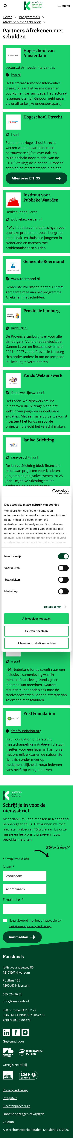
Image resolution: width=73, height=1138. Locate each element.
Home (7, 17)
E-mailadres (13, 899)
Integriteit (10, 1098)
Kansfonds (13, 956)
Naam (8, 866)
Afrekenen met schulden (22, 22)
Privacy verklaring (15, 1090)
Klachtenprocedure (16, 1106)
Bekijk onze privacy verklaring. (30, 926)
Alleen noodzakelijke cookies (36, 643)
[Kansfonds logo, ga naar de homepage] (33, 6)
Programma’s (29, 17)
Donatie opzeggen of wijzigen (23, 1114)
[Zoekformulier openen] (5, 6)
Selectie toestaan (36, 631)
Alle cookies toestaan (36, 618)
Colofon (8, 1122)
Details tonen (52, 606)
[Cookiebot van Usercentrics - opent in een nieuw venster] (52, 491)
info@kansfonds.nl (16, 1001)
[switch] (63, 568)
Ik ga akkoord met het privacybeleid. (35, 920)
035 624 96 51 (12, 994)
